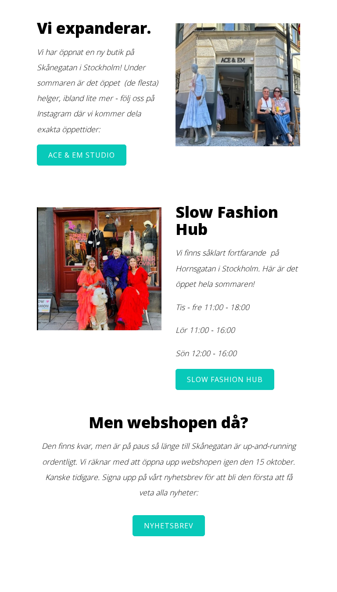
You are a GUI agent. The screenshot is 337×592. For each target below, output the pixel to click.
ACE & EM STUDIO (81, 155)
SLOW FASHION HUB (225, 379)
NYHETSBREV (169, 526)
